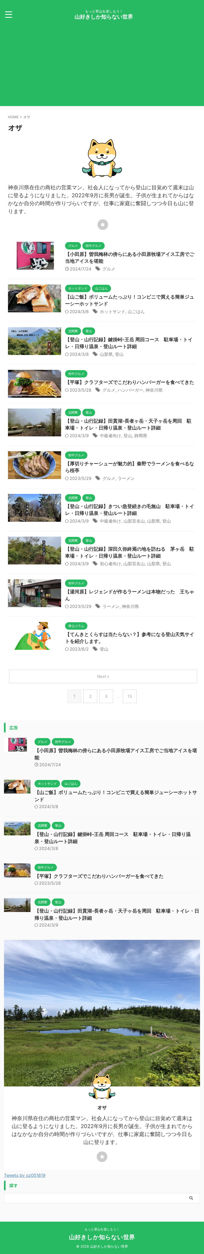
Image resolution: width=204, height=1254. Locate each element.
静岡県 (140, 435)
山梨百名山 (134, 521)
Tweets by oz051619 (24, 1175)
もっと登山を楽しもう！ (102, 1229)
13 (130, 696)
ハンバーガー (130, 390)
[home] (102, 224)
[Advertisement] (102, 69)
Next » (103, 676)
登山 (119, 354)
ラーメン (126, 478)
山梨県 (106, 354)
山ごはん (136, 311)
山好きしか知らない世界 (104, 17)
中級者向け (110, 435)
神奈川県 (154, 390)
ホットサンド (112, 311)
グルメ (109, 268)
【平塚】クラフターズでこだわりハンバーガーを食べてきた (129, 382)
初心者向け (110, 563)
